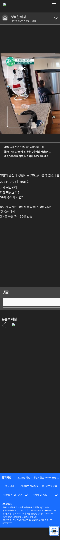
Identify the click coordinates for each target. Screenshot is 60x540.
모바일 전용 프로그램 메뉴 (55, 18)
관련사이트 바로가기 (12, 495)
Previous (4, 325)
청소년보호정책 (49, 486)
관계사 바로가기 (40, 495)
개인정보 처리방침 (29, 486)
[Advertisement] (30, 438)
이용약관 (9, 486)
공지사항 (6, 477)
